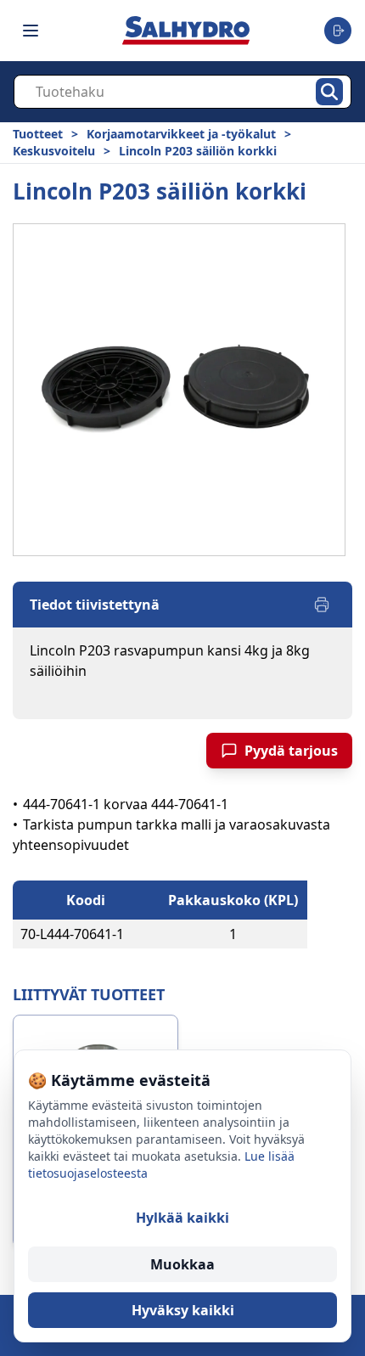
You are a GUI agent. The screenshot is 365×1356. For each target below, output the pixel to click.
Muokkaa (182, 1264)
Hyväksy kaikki (183, 1310)
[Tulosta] (321, 604)
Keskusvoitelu (54, 151)
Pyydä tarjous (291, 750)
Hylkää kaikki (182, 1217)
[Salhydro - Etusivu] (186, 30)
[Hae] (329, 91)
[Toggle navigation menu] (31, 31)
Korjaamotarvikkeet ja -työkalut (181, 134)
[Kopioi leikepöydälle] (141, 934)
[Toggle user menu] (337, 30)
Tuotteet (38, 134)
